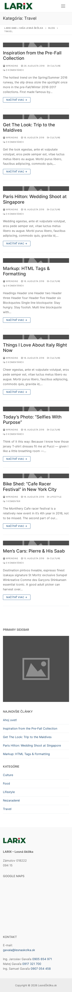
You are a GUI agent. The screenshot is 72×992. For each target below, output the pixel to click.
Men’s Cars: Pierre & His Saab (34, 551)
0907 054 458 (41, 968)
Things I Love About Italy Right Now (35, 347)
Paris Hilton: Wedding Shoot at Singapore (35, 199)
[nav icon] (63, 6)
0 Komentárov (14, 70)
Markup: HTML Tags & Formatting (26, 271)
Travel (7, 809)
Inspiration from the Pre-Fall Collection (32, 55)
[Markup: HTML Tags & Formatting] (36, 260)
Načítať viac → (16, 99)
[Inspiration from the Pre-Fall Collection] (36, 45)
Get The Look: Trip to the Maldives (29, 127)
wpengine (11, 66)
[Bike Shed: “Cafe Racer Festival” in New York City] (36, 476)
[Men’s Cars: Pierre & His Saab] (36, 543)
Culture (55, 66)
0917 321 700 (31, 964)
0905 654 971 (42, 959)
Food (6, 783)
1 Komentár (12, 501)
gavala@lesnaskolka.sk (19, 950)
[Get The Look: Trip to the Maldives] (36, 117)
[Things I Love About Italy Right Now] (36, 337)
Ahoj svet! (10, 720)
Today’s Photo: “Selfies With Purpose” (32, 419)
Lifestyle (55, 497)
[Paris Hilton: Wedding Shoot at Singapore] (36, 188)
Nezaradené (11, 800)
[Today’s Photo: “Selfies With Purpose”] (36, 409)
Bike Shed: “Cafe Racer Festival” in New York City (30, 486)
